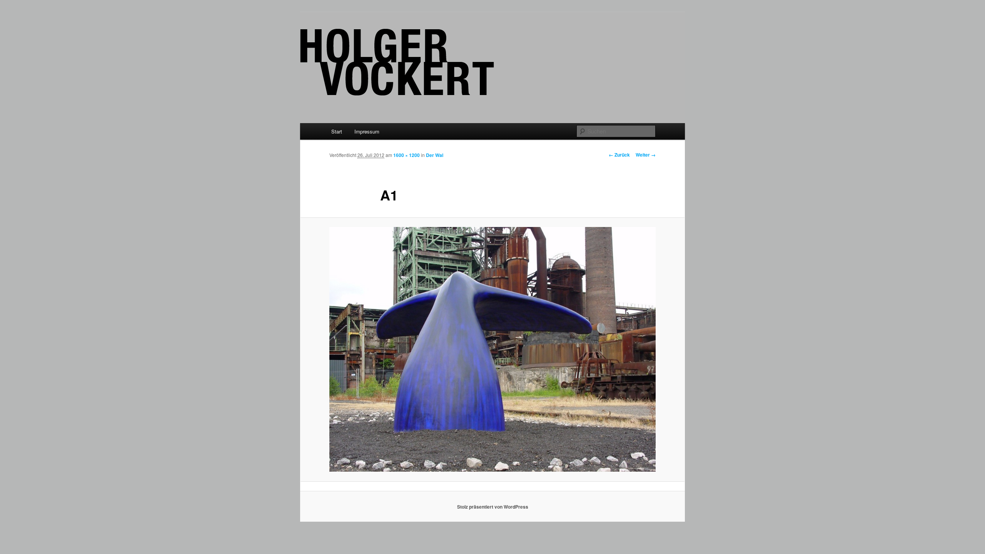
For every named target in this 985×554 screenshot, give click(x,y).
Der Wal (434, 155)
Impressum (366, 131)
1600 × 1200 (406, 155)
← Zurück (619, 154)
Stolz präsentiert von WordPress (492, 506)
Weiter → (646, 154)
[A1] (492, 349)
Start (336, 131)
